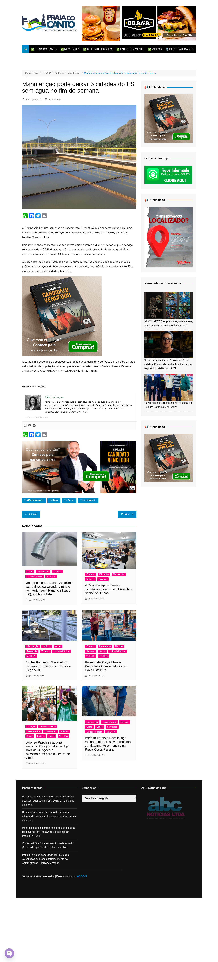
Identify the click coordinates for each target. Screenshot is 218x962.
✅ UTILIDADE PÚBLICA (98, 49)
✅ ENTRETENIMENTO (130, 49)
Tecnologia (32, 651)
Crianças (90, 574)
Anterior (32, 514)
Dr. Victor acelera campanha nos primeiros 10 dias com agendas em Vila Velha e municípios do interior (48, 800)
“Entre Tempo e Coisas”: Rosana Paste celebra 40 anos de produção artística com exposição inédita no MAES (168, 364)
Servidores (112, 727)
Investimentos (33, 731)
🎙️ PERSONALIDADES (179, 49)
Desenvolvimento (48, 726)
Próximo (125, 514)
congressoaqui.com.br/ (37, 417)
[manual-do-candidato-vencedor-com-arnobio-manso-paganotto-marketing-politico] (62, 316)
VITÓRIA (51, 576)
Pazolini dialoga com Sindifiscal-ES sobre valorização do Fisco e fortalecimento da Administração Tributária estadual (46, 859)
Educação (104, 574)
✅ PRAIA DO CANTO (44, 49)
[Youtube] (29, 425)
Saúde (100, 727)
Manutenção (54, 99)
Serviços (103, 579)
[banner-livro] (79, 466)
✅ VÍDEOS (155, 49)
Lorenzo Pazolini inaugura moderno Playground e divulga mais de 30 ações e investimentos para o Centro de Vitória (47, 750)
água (55, 500)
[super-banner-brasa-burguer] (139, 23)
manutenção (89, 500)
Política (40, 736)
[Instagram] (25, 425)
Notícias (57, 572)
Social (102, 651)
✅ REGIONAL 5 (69, 49)
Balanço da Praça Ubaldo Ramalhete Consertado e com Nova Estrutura (106, 666)
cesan (71, 500)
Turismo (45, 651)
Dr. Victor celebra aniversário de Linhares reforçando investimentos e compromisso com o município (49, 816)
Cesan (30, 572)
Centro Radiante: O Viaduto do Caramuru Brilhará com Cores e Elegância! (48, 666)
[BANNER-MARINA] (168, 237)
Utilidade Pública (34, 576)
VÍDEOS (90, 656)
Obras (58, 646)
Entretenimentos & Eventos (163, 283)
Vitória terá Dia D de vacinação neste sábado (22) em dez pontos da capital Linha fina (47, 845)
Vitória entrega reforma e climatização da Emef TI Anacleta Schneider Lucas (108, 589)
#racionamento (35, 500)
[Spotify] (34, 425)
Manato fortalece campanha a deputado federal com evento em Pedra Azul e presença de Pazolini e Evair (48, 831)
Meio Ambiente (109, 722)
